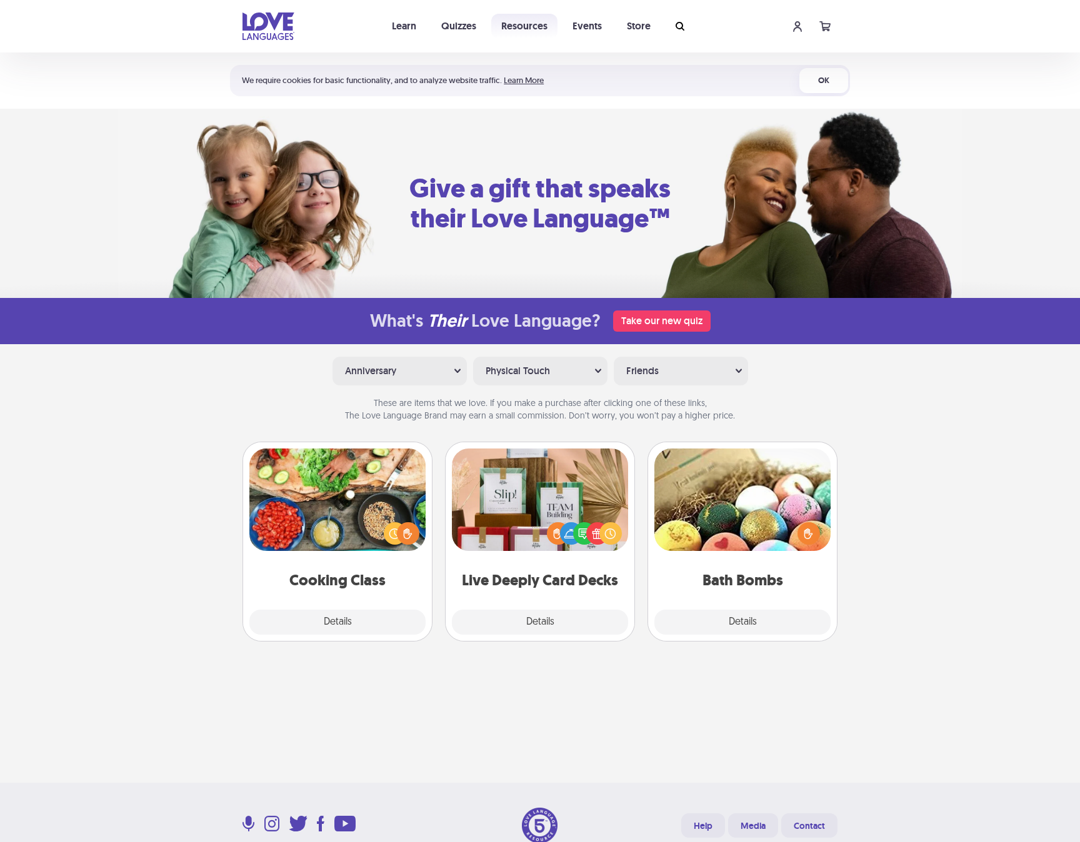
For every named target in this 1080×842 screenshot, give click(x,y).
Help (703, 825)
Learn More (524, 80)
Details (338, 622)
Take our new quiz (661, 320)
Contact (809, 825)
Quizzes (458, 25)
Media (753, 825)
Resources (524, 25)
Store (639, 25)
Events (587, 25)
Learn (404, 25)
